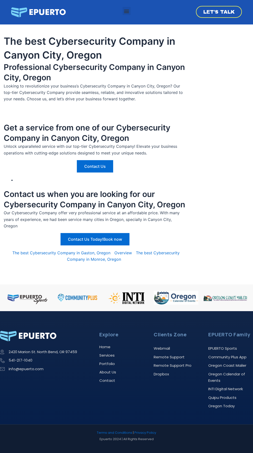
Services (107, 355)
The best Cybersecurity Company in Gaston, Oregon (61, 252)
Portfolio (107, 363)
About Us (107, 372)
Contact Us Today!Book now (95, 239)
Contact (107, 380)
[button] (127, 11)
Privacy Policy (145, 432)
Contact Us (95, 166)
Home (104, 346)
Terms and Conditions (114, 432)
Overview (123, 252)
